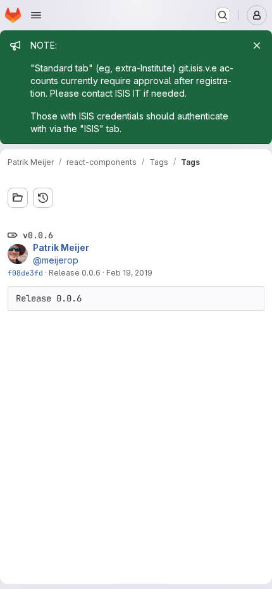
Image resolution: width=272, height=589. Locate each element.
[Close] (256, 45)
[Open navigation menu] (36, 15)
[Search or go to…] (222, 15)
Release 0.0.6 (75, 272)
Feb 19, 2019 (129, 272)
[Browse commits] (43, 198)
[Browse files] (18, 198)
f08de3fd (25, 272)
